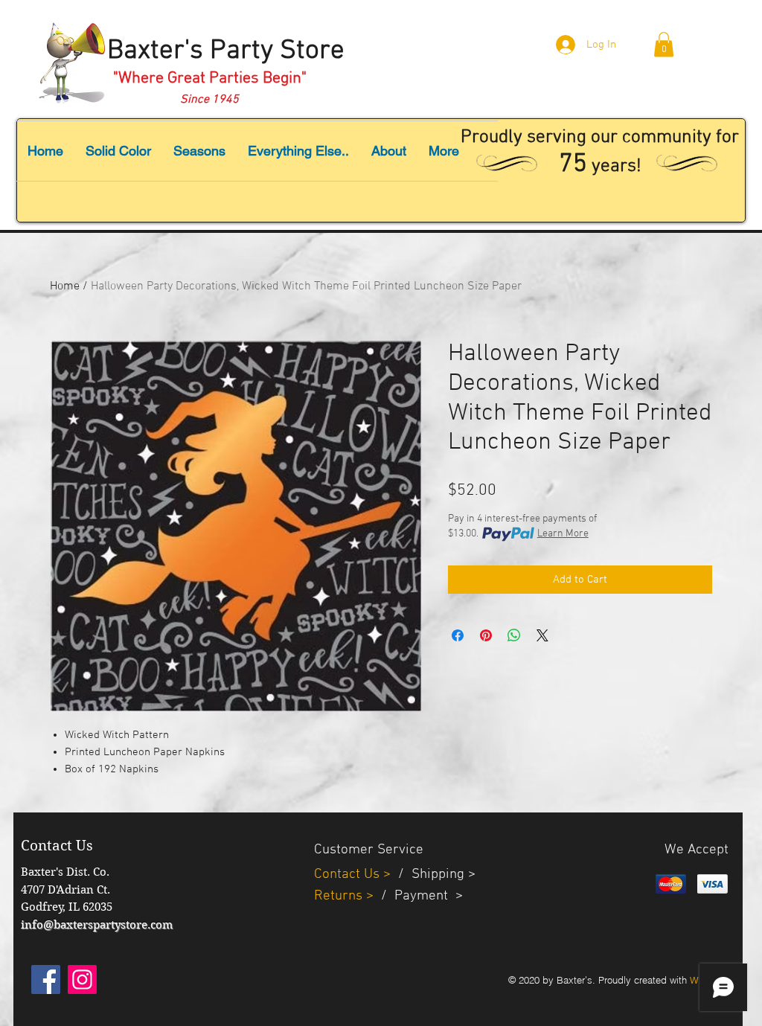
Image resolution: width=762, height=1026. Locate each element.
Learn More (563, 534)
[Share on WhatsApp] (514, 635)
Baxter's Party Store (226, 51)
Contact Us (348, 874)
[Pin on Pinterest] (486, 635)
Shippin (434, 874)
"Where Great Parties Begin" (210, 78)
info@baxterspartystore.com (97, 925)
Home (65, 286)
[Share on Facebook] (458, 635)
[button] (663, 44)
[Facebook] (45, 979)
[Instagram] (82, 979)
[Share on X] (542, 635)
